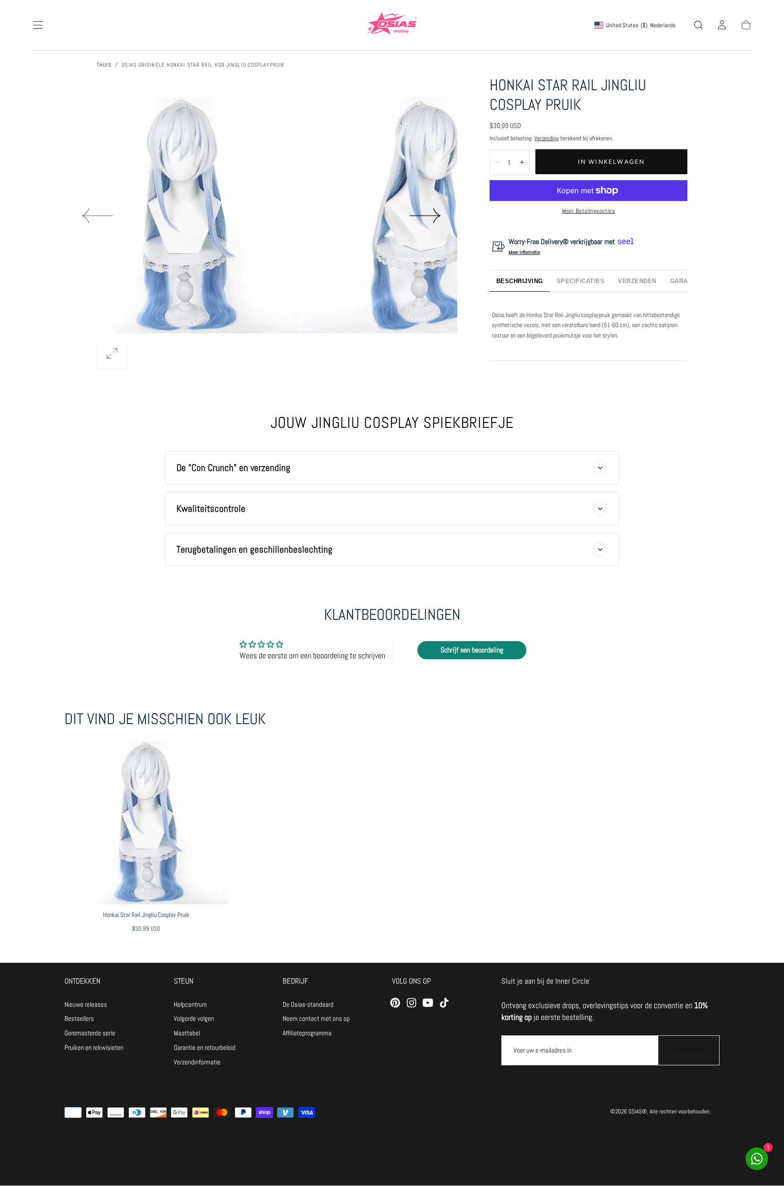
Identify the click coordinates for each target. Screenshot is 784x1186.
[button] (38, 25)
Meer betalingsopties (588, 211)
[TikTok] (444, 1003)
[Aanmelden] (722, 25)
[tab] (520, 281)
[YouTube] (428, 1003)
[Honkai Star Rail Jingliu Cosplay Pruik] (145, 822)
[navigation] (93, 1005)
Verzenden (688, 1050)
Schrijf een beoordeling (472, 650)
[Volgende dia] (425, 215)
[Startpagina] (392, 25)
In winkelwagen (611, 161)
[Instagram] (411, 1003)
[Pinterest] (395, 1003)
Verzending (546, 138)
